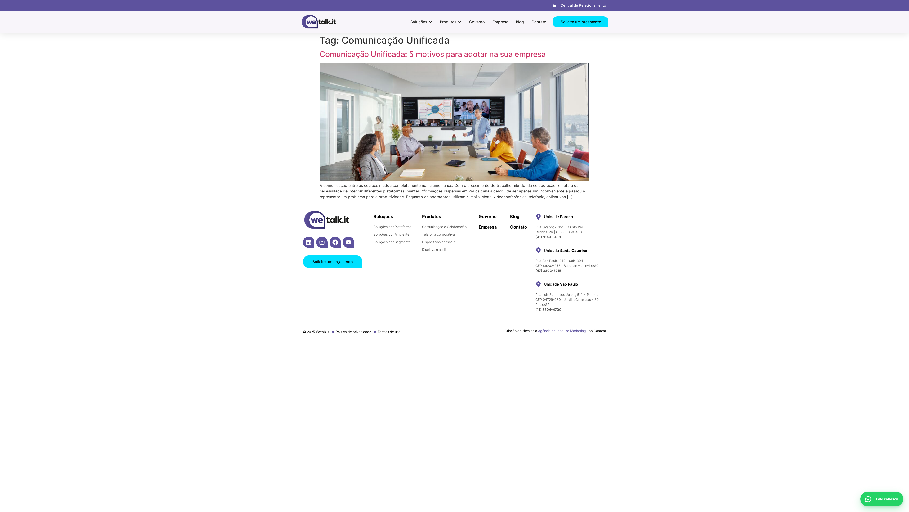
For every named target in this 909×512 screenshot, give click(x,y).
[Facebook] (335, 242)
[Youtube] (348, 242)
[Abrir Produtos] (460, 22)
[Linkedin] (308, 242)
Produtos (431, 216)
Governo (488, 216)
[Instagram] (322, 242)
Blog (514, 216)
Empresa (488, 226)
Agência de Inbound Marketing (562, 331)
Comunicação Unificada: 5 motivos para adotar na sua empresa (433, 54)
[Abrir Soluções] (430, 22)
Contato (518, 226)
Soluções (383, 216)
